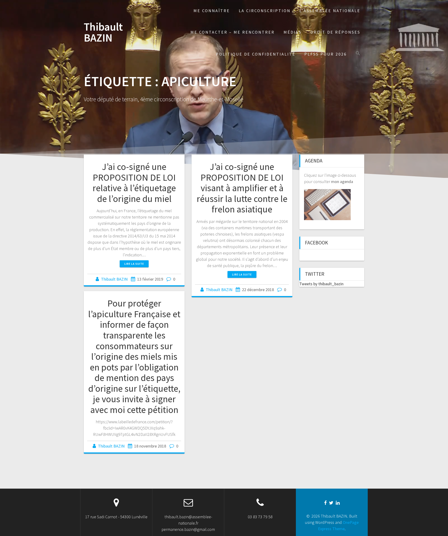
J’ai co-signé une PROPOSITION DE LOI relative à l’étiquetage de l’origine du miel (134, 183)
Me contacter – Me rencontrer (232, 32)
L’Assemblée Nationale (329, 10)
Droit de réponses (335, 32)
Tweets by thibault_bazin (321, 283)
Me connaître (211, 10)
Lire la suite (134, 263)
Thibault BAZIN (103, 32)
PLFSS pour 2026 (325, 54)
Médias (292, 32)
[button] (358, 54)
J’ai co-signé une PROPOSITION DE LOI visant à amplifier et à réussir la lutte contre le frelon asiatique (242, 188)
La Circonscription (264, 10)
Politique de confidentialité (255, 54)
